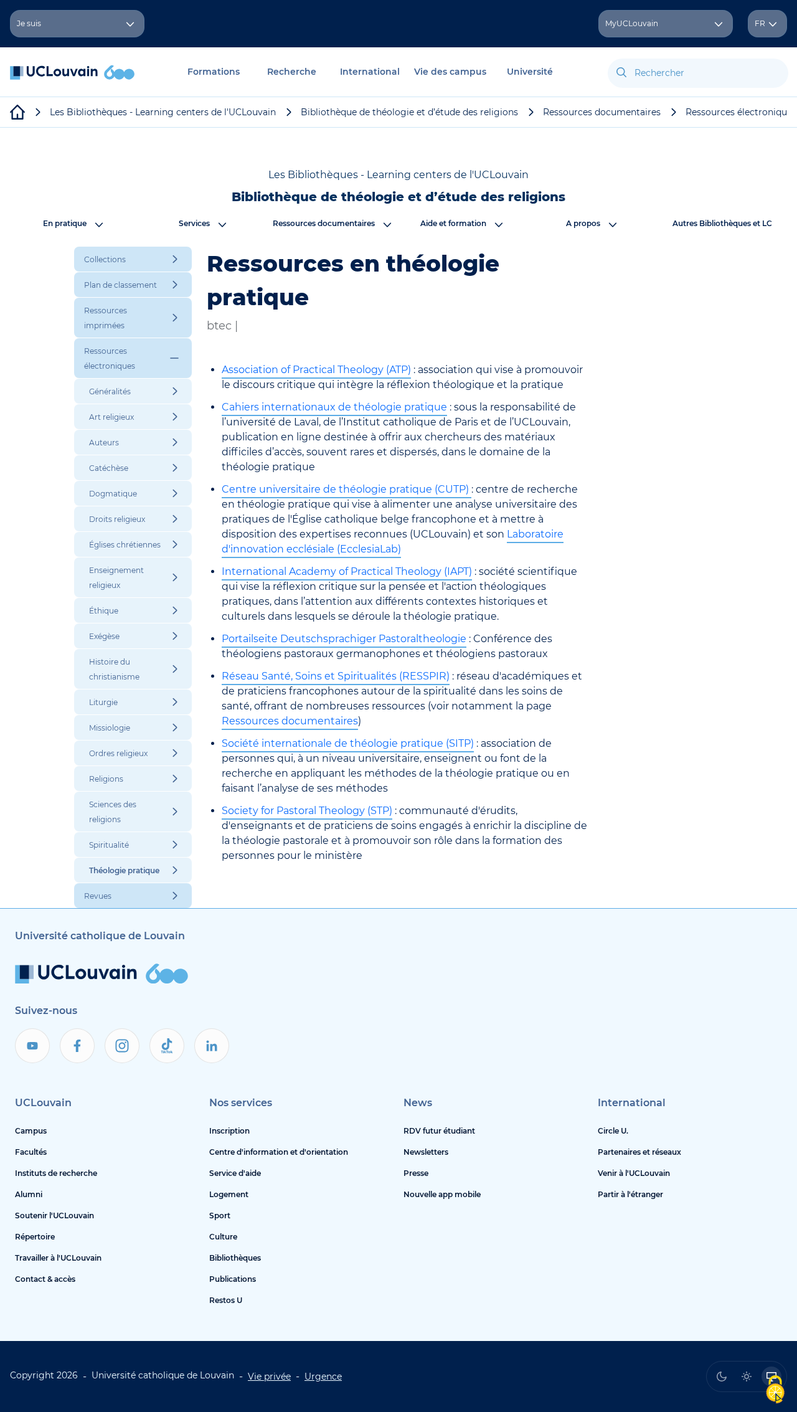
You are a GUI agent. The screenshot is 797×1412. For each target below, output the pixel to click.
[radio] (722, 1376)
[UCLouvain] (17, 112)
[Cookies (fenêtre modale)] (775, 1390)
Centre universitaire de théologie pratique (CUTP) (346, 489)
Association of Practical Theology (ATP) (316, 370)
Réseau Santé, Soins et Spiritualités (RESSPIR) (336, 676)
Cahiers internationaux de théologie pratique (334, 407)
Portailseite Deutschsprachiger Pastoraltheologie (344, 639)
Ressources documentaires (290, 721)
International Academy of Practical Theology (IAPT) (347, 571)
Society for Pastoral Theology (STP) (307, 811)
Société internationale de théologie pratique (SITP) (348, 743)
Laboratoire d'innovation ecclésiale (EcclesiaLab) (393, 541)
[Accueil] (72, 79)
